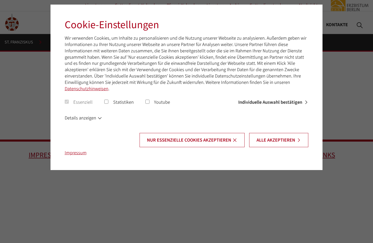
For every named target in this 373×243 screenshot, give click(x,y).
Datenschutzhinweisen (86, 88)
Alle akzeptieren (276, 140)
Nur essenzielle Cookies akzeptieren (189, 140)
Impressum (76, 152)
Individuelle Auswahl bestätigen (270, 102)
